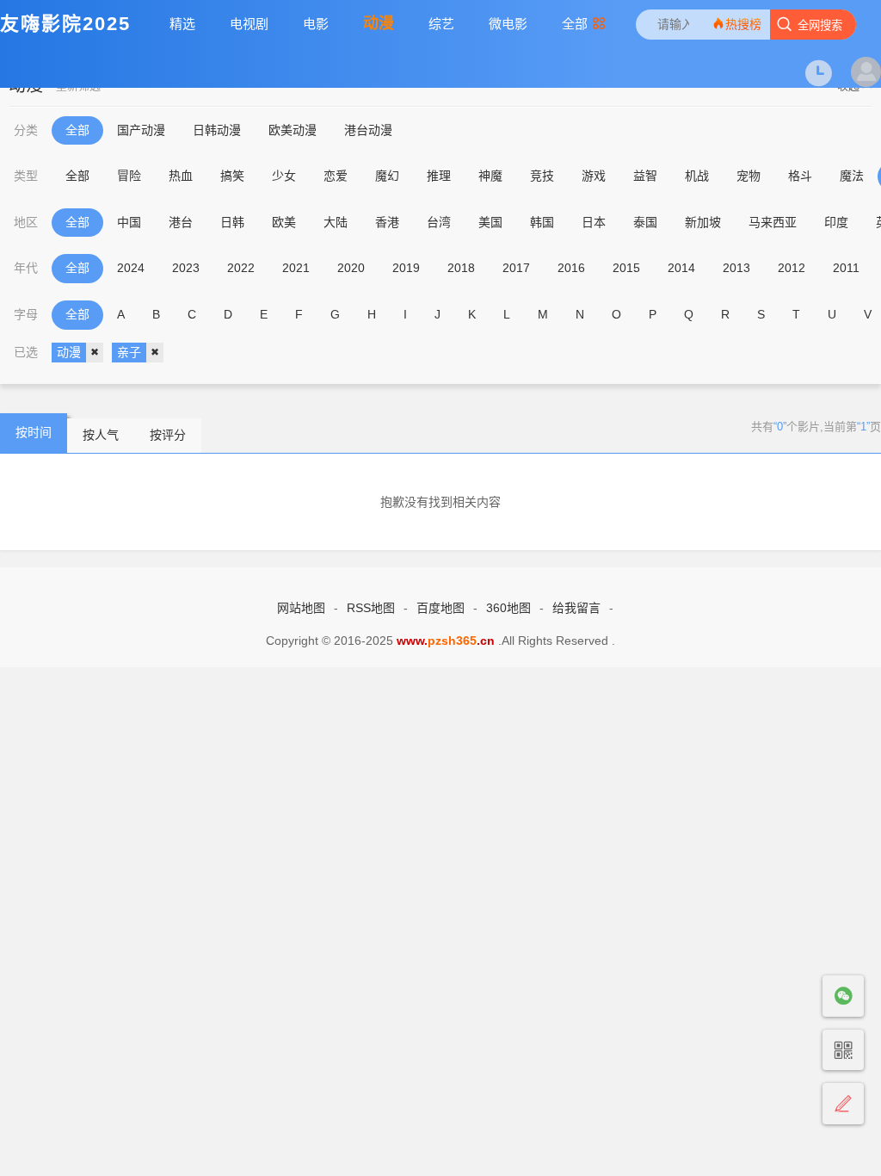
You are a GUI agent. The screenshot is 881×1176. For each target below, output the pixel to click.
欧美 (284, 222)
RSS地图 (371, 608)
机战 (697, 176)
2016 (571, 268)
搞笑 (232, 176)
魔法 (852, 176)
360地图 (508, 608)
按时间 (33, 432)
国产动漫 (141, 130)
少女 (284, 176)
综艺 (441, 23)
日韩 (232, 222)
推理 (439, 176)
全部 (575, 23)
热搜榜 (743, 24)
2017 (516, 268)
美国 (490, 222)
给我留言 (576, 608)
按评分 (168, 435)
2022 (241, 268)
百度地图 (440, 608)
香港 (387, 222)
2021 (296, 268)
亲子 (129, 352)
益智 (645, 176)
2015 (626, 268)
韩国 (542, 222)
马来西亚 (773, 222)
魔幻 (387, 176)
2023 (186, 268)
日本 (594, 222)
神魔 (490, 176)
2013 (736, 268)
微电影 (508, 23)
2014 (681, 268)
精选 (182, 23)
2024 (131, 268)
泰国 (645, 222)
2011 (846, 268)
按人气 (101, 435)
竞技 (542, 176)
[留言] (843, 1104)
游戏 (594, 176)
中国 (129, 222)
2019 (406, 268)
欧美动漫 (292, 130)
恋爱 (335, 176)
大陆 (335, 222)
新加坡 (703, 222)
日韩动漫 (217, 130)
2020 (351, 268)
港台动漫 (368, 130)
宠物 (748, 176)
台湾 (439, 222)
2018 (461, 268)
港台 (181, 222)
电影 (316, 23)
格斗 (800, 176)
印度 (836, 222)
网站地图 (301, 608)
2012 (791, 268)
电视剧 (249, 23)
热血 (181, 176)
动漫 (378, 23)
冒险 (129, 176)
